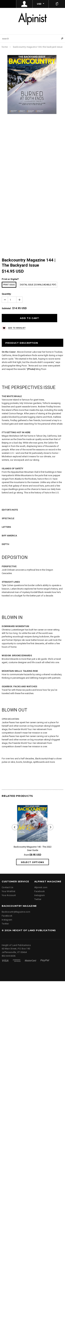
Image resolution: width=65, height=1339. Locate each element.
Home (5, 47)
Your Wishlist (8, 891)
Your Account (9, 895)
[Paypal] (44, 960)
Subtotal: (6, 308)
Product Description (21, 342)
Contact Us (7, 887)
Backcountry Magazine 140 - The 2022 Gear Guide (32, 848)
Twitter (37, 899)
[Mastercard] (30, 960)
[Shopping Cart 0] (57, 4)
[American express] (16, 960)
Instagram (39, 895)
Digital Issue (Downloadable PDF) (38, 284)
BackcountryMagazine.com (16, 911)
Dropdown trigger (24, 4)
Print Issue (9, 284)
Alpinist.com (40, 887)
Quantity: (6, 294)
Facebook (39, 891)
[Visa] (5, 960)
